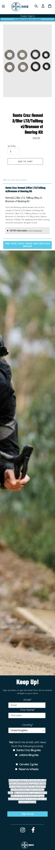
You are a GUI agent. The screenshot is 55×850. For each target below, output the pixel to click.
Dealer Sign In (28, 16)
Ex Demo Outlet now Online (27, 19)
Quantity (12, 146)
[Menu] (3, 5)
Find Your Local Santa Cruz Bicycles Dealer (27, 245)
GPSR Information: (26, 230)
